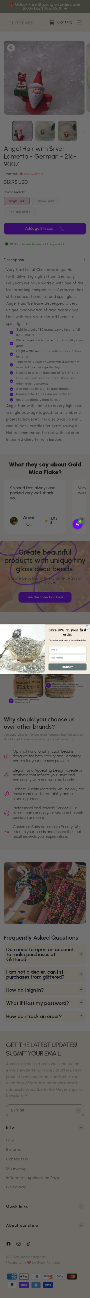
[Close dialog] (87, 627)
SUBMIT (67, 666)
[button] (77, 524)
